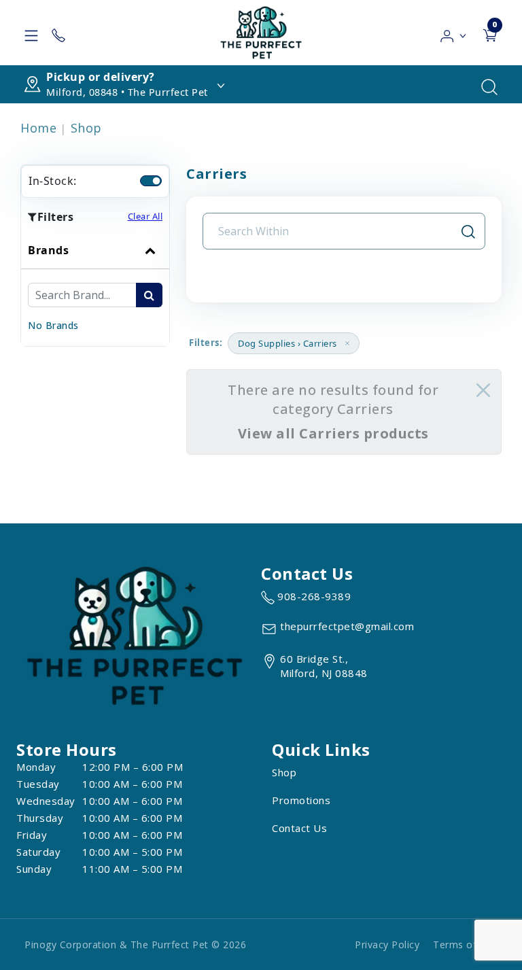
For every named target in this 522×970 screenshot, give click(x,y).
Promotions (301, 800)
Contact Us (299, 828)
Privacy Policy (387, 944)
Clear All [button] (145, 216)
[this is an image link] (134, 634)
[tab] (95, 289)
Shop (86, 128)
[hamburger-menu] (31, 32)
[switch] (151, 180)
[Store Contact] (58, 32)
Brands (48, 250)
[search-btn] (149, 295)
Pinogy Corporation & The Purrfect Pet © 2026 (135, 944)
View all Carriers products (333, 433)
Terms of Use (465, 944)
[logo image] (261, 32)
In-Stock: (53, 180)
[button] (453, 32)
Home (38, 128)
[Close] (483, 390)
